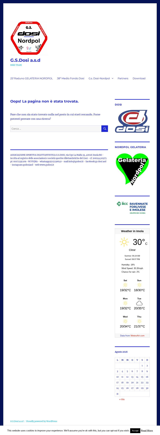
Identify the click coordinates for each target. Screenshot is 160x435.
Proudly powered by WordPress (41, 421)
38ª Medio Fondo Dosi (70, 78)
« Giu (122, 399)
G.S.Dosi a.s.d (25, 60)
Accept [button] (135, 431)
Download (139, 78)
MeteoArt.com (138, 335)
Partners (123, 78)
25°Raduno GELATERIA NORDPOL (31, 78)
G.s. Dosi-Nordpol (99, 78)
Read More (147, 430)
